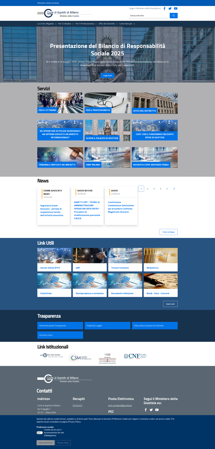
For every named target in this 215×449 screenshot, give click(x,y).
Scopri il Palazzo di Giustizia (102, 138)
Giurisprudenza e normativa (90, 293)
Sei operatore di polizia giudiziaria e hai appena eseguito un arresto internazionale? (60, 134)
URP (78, 267)
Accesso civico (46, 335)
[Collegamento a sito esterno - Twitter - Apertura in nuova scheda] (170, 8)
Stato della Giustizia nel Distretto (149, 325)
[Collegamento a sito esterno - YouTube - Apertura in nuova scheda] (176, 8)
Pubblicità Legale (94, 325)
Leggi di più (107, 75)
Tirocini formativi (120, 267)
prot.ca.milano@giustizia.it (120, 405)
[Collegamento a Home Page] (64, 13)
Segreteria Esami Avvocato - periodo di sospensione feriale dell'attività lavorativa (51, 210)
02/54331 (77, 405)
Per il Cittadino (47, 110)
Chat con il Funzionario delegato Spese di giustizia (155, 136)
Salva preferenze (46, 442)
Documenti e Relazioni (122, 293)
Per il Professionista (98, 110)
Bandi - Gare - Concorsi (158, 293)
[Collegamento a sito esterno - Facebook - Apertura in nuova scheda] (164, 8)
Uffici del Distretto (144, 110)
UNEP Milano (93, 164)
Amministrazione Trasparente (52, 325)
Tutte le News (168, 231)
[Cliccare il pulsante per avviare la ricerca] (174, 15)
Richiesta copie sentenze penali (151, 164)
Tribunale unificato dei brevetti (57, 164)
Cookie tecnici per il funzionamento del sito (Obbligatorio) (54, 432)
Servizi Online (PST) (50, 267)
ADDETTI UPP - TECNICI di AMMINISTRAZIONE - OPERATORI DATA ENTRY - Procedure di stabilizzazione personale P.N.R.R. (87, 210)
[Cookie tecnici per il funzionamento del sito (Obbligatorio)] (40, 432)
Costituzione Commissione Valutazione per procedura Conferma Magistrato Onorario (121, 207)
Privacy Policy (63, 442)
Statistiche (46, 293)
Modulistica (153, 267)
